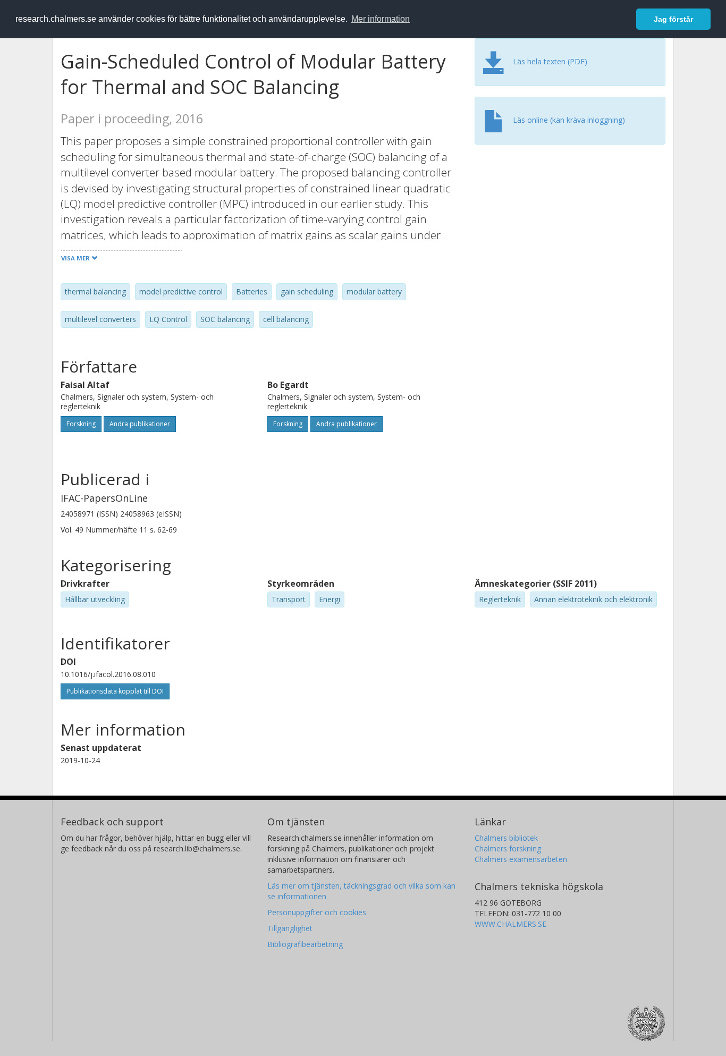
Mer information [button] (380, 18)
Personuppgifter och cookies (316, 912)
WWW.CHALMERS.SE (510, 924)
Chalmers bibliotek (506, 838)
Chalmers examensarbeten (521, 859)
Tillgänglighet (290, 928)
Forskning (81, 423)
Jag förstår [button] (673, 19)
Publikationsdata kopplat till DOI (115, 691)
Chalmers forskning (508, 848)
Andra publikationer (139, 423)
